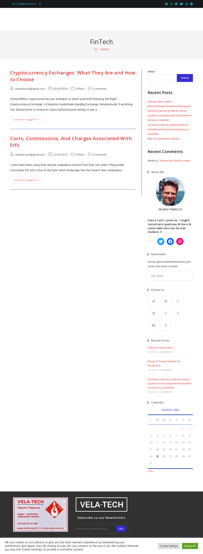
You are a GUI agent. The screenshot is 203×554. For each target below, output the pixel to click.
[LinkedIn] (153, 313)
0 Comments (166, 352)
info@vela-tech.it (26, 4)
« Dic (150, 471)
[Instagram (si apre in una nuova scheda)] (171, 4)
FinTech (105, 49)
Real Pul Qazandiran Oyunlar (163, 138)
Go (121, 528)
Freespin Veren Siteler (159, 101)
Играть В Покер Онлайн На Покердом (169, 106)
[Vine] (177, 313)
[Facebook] (165, 301)
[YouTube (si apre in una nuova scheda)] (181, 4)
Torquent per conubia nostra (174, 160)
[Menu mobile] (174, 19)
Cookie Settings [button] (169, 546)
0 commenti (99, 88)
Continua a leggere (27, 120)
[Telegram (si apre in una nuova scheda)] (191, 4)
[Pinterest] (165, 313)
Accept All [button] (190, 546)
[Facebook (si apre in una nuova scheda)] (166, 4)
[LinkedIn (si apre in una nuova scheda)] (176, 4)
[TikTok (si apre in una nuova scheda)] (186, 4)
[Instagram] (177, 301)
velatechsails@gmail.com (30, 88)
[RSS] (165, 325)
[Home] (95, 49)
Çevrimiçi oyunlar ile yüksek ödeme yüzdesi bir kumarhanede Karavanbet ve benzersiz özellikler (170, 115)
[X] (153, 301)
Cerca (151, 71)
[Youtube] (153, 325)
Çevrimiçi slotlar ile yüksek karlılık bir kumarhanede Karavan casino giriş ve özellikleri (168, 129)
